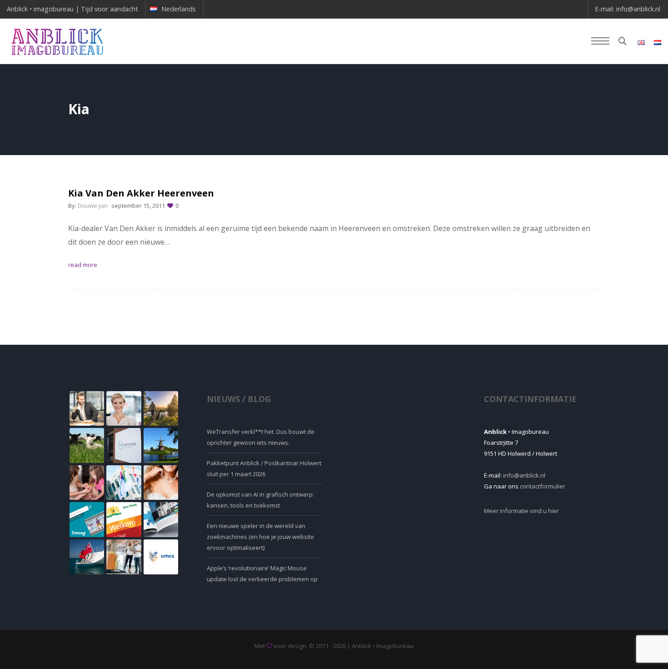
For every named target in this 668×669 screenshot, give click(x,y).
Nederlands (178, 9)
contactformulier (542, 486)
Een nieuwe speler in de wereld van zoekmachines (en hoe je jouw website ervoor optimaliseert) (260, 537)
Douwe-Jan (93, 205)
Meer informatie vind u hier (521, 511)
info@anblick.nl (638, 9)
